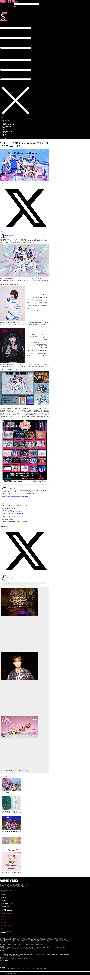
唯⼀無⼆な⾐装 (6, 585)
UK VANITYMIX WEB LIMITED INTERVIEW (9, 712)
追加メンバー (29, 585)
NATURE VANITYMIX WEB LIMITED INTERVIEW (11, 831)
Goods (4, 900)
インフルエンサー (26, 583)
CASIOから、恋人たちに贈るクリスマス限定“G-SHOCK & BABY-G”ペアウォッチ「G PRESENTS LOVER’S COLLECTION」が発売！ (11, 813)
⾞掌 (24, 585)
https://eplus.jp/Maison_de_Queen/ (19, 513)
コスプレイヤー (34, 583)
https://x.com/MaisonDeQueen (10, 495)
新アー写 (12, 585)
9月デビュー (5, 583)
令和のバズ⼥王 (42, 583)
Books (3, 894)
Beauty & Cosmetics (6, 893)
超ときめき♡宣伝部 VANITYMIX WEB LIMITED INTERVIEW (11, 793)
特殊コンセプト (18, 585)
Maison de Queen (13, 583)
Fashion (4, 916)
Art (3, 891)
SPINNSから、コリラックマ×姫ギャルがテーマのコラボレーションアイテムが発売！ (11, 873)
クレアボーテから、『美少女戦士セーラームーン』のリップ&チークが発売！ (15, 770)
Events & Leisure (6, 904)
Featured (4, 897)
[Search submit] (15, 6)
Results (16, 8)
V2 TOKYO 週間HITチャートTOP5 (7, 648)
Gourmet (4, 901)
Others (4, 909)
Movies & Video (5, 906)
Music (3, 907)
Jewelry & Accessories (7, 903)
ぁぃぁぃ (19, 583)
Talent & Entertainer (7, 910)
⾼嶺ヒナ (35, 585)
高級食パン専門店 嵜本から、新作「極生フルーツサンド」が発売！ (11, 849)
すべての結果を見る (19, 11)
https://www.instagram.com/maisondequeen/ (17, 496)
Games (3, 898)
